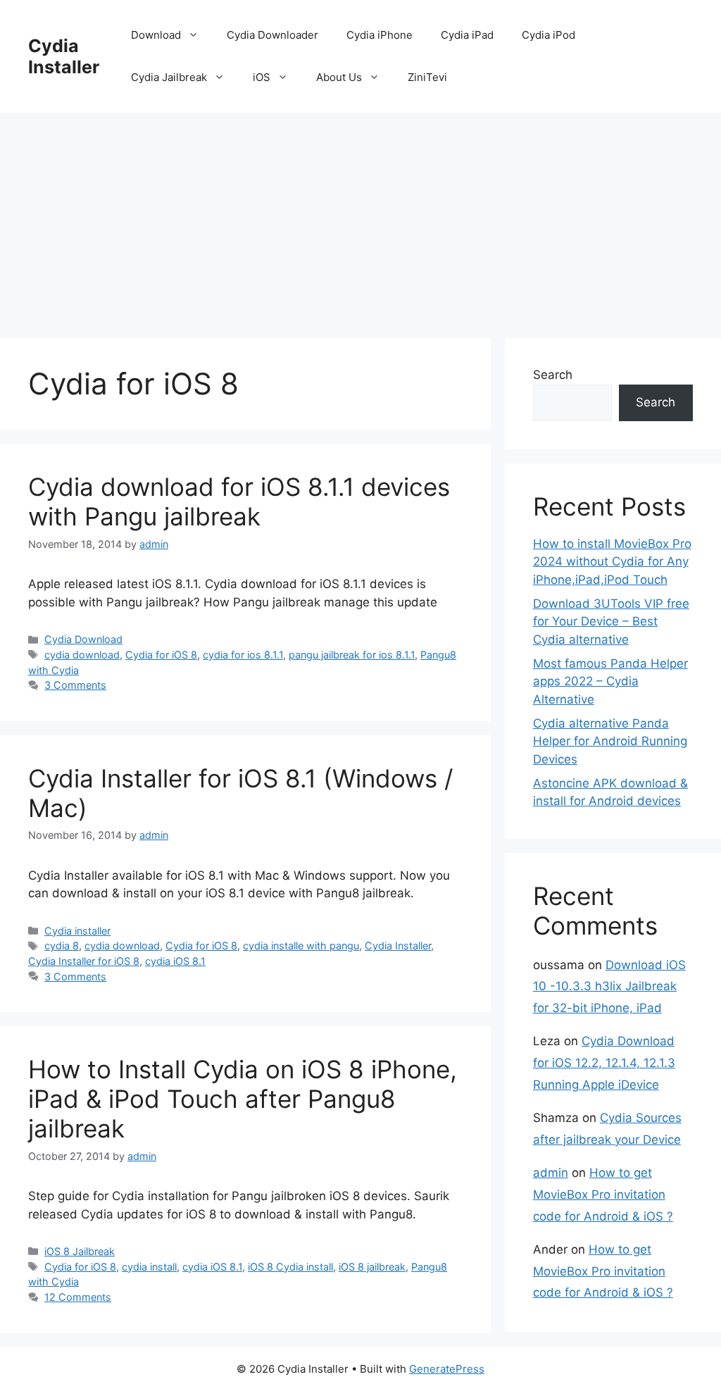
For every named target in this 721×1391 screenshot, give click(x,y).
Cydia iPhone (379, 35)
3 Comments (75, 685)
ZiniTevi (427, 77)
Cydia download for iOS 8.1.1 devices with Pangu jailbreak (239, 501)
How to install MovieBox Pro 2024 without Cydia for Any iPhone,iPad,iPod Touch (612, 562)
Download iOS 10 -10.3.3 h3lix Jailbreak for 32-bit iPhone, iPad (609, 986)
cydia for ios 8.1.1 (243, 655)
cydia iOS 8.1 (175, 961)
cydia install (149, 1267)
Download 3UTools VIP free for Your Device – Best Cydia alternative (611, 622)
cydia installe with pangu (301, 946)
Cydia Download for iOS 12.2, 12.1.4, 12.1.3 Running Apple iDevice (604, 1062)
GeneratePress (446, 1369)
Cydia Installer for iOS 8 (83, 961)
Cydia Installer (63, 56)
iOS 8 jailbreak (372, 1267)
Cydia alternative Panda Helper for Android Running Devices (610, 741)
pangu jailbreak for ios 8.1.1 (352, 655)
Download (156, 35)
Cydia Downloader (272, 35)
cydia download (82, 655)
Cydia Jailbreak (169, 77)
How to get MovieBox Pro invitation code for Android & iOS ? (603, 1194)
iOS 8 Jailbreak (79, 1251)
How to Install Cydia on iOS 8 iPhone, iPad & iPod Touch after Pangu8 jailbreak (242, 1098)
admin (550, 1173)
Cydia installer (77, 931)
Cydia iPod (548, 35)
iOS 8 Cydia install (290, 1267)
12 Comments (77, 1297)
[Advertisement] (360, 218)
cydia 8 (61, 946)
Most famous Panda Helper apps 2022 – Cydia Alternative (610, 681)
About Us (339, 77)
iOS (261, 77)
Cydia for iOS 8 (161, 655)
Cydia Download (83, 639)
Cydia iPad (467, 35)
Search (552, 375)
